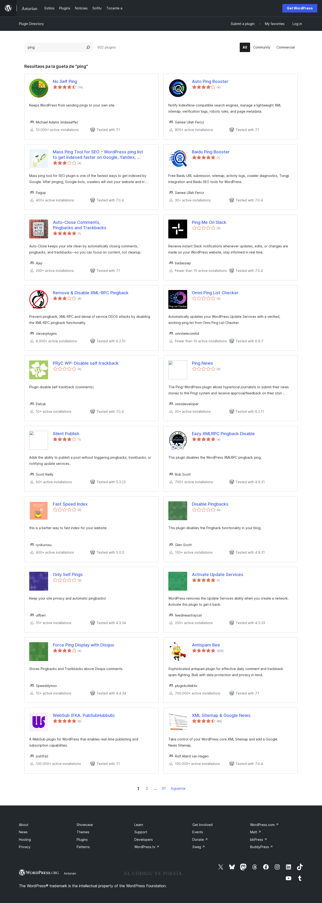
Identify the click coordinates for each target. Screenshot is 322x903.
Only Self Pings (68, 574)
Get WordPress (300, 8)
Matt (255, 832)
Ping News (202, 363)
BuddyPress (261, 847)
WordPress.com (264, 825)
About (23, 825)
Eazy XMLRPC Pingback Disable (223, 433)
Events (197, 832)
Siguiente (178, 788)
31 (164, 788)
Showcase (85, 825)
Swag (198, 847)
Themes (83, 832)
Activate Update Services (217, 574)
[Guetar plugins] (88, 47)
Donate (200, 840)
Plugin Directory (31, 24)
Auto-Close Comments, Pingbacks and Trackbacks (79, 225)
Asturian (70, 873)
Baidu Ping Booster (211, 151)
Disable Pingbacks (210, 504)
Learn (138, 825)
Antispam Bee (206, 644)
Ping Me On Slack (209, 222)
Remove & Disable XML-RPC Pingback (90, 292)
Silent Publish (66, 433)
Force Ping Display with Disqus (83, 644)
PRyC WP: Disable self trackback (86, 363)
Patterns (83, 847)
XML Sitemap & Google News (221, 715)
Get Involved (202, 825)
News (23, 832)
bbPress (258, 840)
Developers (143, 840)
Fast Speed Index (70, 504)
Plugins (82, 840)
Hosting (25, 840)
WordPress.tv (146, 847)
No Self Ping (65, 81)
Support (140, 832)
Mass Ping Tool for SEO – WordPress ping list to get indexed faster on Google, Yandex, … (98, 154)
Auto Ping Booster (210, 81)
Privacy (24, 847)
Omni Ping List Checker (215, 292)
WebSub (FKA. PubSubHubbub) (84, 715)
